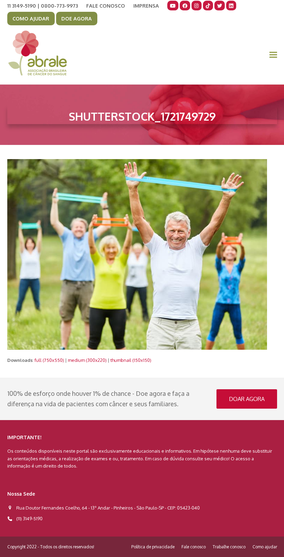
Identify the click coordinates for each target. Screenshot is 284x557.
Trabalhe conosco (229, 546)
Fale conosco (193, 546)
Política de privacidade (153, 546)
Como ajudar (264, 546)
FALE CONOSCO (105, 5)
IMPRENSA (146, 5)
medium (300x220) (87, 360)
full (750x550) (49, 360)
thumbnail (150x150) (130, 360)
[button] (273, 55)
